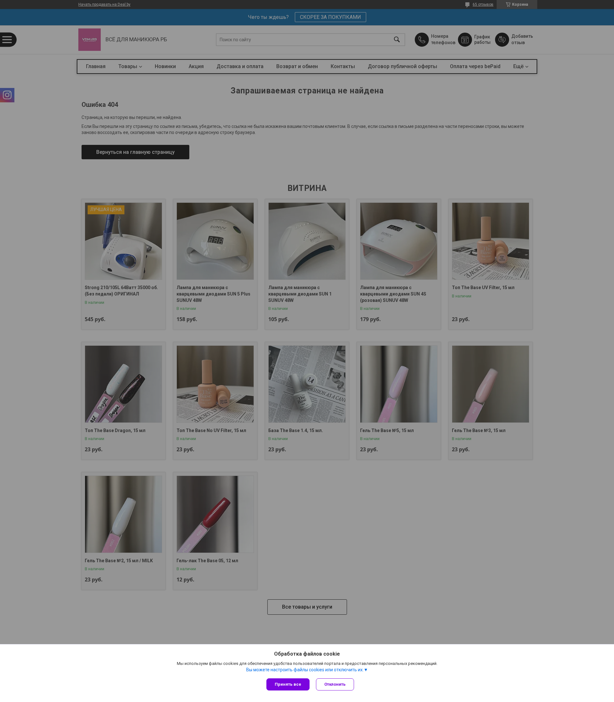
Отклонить (335, 684)
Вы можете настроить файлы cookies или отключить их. (305, 669)
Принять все (288, 684)
